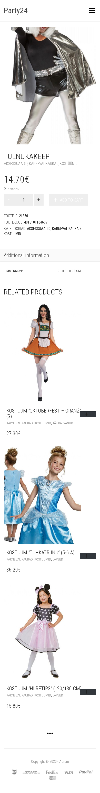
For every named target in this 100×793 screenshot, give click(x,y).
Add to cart (71, 200)
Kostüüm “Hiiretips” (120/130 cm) (44, 688)
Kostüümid (68, 164)
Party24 (16, 10)
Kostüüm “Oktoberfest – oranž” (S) (43, 413)
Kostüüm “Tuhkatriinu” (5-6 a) (40, 552)
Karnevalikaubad (43, 164)
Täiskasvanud (63, 423)
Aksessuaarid (15, 164)
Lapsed (58, 559)
